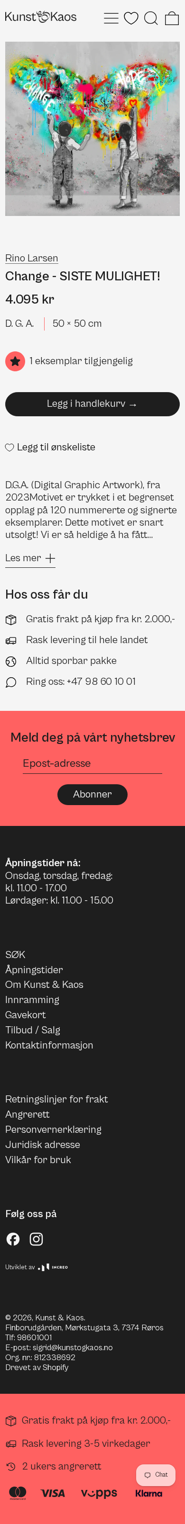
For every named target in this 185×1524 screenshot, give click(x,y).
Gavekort (25, 1015)
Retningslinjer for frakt (56, 1099)
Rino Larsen (31, 258)
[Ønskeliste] (131, 18)
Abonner (92, 794)
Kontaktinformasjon (49, 1045)
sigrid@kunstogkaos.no (73, 1348)
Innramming (32, 1000)
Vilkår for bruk (38, 1160)
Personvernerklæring (53, 1130)
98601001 (34, 1338)
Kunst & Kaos (59, 1318)
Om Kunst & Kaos (44, 985)
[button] (151, 18)
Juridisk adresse (42, 1145)
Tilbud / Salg (32, 1030)
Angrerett (27, 1115)
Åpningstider (34, 970)
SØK (15, 955)
